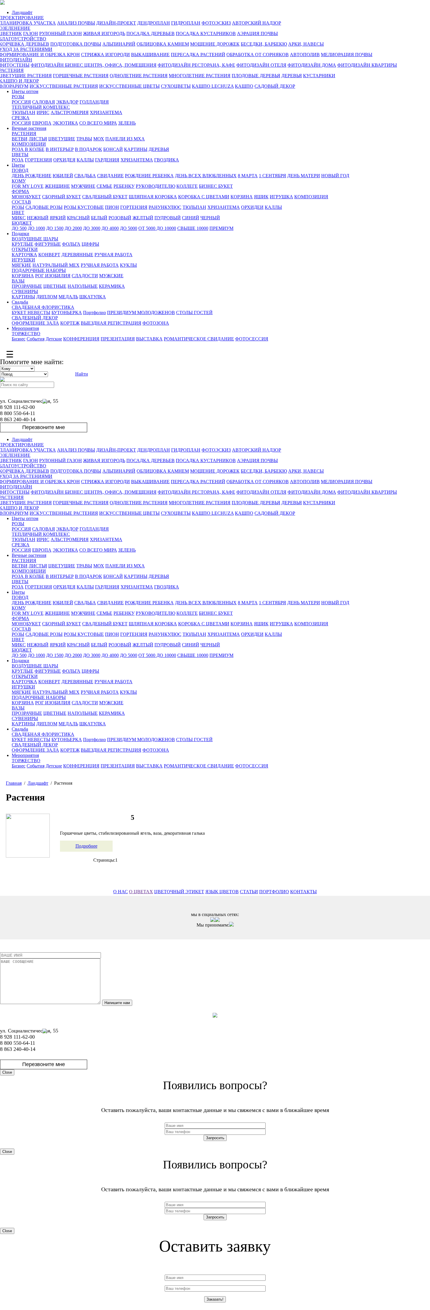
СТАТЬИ (249, 891)
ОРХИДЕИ (252, 207)
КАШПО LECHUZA (213, 86)
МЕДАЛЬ (68, 296)
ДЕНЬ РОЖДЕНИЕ (31, 175)
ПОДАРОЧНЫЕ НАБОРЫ (39, 270)
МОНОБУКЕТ (26, 196)
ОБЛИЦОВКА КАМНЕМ (163, 44)
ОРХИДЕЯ (64, 159)
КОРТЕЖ (70, 323)
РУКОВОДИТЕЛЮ (155, 186)
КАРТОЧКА (24, 254)
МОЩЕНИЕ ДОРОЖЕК (215, 44)
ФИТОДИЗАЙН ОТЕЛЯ (261, 65)
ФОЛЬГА (71, 244)
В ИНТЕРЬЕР (60, 149)
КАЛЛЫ (85, 159)
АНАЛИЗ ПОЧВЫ (76, 22)
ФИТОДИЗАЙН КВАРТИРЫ (367, 65)
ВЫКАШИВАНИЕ (150, 54)
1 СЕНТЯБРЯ (272, 175)
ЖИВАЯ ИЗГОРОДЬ (104, 33)
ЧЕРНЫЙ (210, 217)
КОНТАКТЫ (303, 891)
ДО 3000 (91, 228)
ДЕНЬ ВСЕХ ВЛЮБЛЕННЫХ (206, 175)
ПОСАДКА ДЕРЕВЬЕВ (150, 33)
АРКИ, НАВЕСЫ (306, 44)
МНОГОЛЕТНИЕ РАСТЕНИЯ (200, 75)
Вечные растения (29, 128)
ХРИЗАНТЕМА (106, 112)
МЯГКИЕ (21, 265)
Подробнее (86, 846)
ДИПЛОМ (46, 296)
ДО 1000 (36, 228)
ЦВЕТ (18, 212)
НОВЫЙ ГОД (335, 175)
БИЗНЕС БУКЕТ (216, 186)
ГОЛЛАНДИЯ (94, 101)
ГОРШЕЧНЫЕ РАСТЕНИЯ (81, 75)
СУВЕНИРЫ (25, 291)
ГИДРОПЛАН (185, 22)
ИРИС (43, 112)
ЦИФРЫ (90, 244)
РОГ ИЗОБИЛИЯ (52, 275)
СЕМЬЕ (104, 186)
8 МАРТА (248, 175)
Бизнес (18, 338)
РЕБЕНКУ (124, 186)
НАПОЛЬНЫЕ (83, 286)
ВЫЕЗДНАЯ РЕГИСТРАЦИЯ (111, 323)
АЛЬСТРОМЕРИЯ (70, 112)
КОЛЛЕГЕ (187, 186)
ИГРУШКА (281, 196)
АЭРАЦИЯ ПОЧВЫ (257, 33)
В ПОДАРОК (88, 149)
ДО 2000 (73, 228)
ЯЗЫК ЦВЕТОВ (222, 891)
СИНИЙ (190, 217)
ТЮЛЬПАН (23, 112)
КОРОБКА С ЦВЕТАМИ (203, 196)
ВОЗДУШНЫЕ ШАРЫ (35, 238)
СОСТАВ (21, 201)
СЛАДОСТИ (85, 275)
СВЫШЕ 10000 (192, 228)
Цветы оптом (25, 91)
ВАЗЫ (18, 280)
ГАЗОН (30, 33)
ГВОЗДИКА (166, 159)
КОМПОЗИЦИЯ (311, 196)
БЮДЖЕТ (22, 223)
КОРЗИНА (242, 196)
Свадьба (20, 301)
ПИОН (112, 207)
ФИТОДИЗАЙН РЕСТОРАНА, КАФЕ (196, 65)
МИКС (19, 217)
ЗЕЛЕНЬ (127, 123)
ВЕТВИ (19, 138)
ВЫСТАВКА (149, 338)
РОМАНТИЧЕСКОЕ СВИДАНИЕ (199, 338)
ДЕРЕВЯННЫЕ (77, 254)
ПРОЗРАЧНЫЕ (27, 286)
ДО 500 (19, 228)
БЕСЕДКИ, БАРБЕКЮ (264, 44)
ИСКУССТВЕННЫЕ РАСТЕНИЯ (64, 86)
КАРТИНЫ (135, 149)
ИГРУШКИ (23, 259)
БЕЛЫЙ (99, 217)
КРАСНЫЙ (78, 217)
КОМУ (19, 180)
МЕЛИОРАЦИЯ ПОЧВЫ (346, 54)
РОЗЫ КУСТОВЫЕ (84, 207)
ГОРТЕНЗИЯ (38, 159)
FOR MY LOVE (28, 186)
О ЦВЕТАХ (141, 891)
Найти (81, 373)
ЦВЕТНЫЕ (54, 286)
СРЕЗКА (21, 117)
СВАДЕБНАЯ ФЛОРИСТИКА (43, 307)
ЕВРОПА (41, 123)
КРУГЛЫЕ (22, 244)
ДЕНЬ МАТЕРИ (303, 175)
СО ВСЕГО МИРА (98, 123)
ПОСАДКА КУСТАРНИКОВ (206, 33)
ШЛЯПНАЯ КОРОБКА (153, 196)
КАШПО (244, 86)
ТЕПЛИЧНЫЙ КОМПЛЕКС (41, 107)
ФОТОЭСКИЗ (216, 22)
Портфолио (94, 312)
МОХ (98, 138)
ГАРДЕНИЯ (107, 159)
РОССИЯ (21, 101)
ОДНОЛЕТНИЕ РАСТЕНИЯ (139, 75)
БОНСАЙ (113, 149)
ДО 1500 (54, 228)
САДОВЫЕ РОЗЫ (44, 207)
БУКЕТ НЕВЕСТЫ (31, 312)
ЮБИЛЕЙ (63, 175)
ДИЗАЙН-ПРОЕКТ (116, 22)
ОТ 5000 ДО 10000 (157, 228)
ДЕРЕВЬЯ (291, 75)
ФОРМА (20, 191)
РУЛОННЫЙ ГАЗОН (60, 33)
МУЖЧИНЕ (83, 186)
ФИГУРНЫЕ (48, 244)
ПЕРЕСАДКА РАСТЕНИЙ (198, 54)
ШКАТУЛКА (92, 296)
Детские (54, 338)
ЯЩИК (261, 196)
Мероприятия (25, 328)
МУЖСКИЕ (111, 275)
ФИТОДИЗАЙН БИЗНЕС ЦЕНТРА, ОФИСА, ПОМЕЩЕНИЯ (93, 65)
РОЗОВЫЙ (120, 217)
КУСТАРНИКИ (319, 75)
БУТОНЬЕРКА (66, 312)
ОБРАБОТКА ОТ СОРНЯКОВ (257, 54)
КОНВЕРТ (49, 254)
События (35, 338)
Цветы (18, 165)
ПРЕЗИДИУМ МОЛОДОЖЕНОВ (141, 312)
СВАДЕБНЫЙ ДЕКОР (35, 317)
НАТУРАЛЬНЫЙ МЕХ (56, 265)
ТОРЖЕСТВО (26, 333)
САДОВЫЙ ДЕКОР (274, 86)
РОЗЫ (18, 96)
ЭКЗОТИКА (65, 123)
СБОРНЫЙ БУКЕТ (61, 196)
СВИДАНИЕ (110, 175)
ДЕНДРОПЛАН (153, 22)
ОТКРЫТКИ (25, 249)
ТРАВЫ (84, 138)
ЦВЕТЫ (20, 154)
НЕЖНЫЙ (38, 217)
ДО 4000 (110, 228)
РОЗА (18, 159)
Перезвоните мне (43, 427)
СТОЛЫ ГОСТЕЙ (194, 312)
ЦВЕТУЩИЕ (61, 138)
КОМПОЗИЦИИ (29, 144)
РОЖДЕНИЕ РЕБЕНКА (149, 175)
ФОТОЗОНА (155, 323)
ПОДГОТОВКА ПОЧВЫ (75, 44)
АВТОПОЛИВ (305, 54)
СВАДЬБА (85, 175)
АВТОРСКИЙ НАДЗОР (256, 22)
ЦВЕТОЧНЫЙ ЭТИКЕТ (179, 891)
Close (7, 1072)
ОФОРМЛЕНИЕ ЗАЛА (35, 323)
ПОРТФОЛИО (274, 891)
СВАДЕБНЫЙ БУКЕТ (105, 196)
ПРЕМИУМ (221, 228)
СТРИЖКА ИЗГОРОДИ (105, 54)
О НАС (120, 891)
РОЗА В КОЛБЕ (28, 149)
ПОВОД (20, 170)
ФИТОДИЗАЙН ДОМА (312, 65)
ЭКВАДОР (67, 101)
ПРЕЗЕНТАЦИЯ (118, 338)
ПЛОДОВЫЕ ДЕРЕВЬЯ (256, 75)
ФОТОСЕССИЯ (251, 338)
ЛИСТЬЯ (38, 138)
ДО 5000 (128, 228)
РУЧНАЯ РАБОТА (113, 254)
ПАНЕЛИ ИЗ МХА (125, 138)
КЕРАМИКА (112, 286)
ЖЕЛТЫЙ (143, 217)
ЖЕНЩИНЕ (57, 186)
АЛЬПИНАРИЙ (118, 44)
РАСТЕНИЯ (24, 133)
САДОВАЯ (43, 101)
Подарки (20, 233)
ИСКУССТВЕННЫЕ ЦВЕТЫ (129, 86)
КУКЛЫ (128, 265)
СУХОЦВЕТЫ (176, 86)
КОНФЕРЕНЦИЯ (81, 338)
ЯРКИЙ (58, 217)
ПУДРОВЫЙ (167, 217)
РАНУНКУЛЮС (165, 207)
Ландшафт (22, 12)
